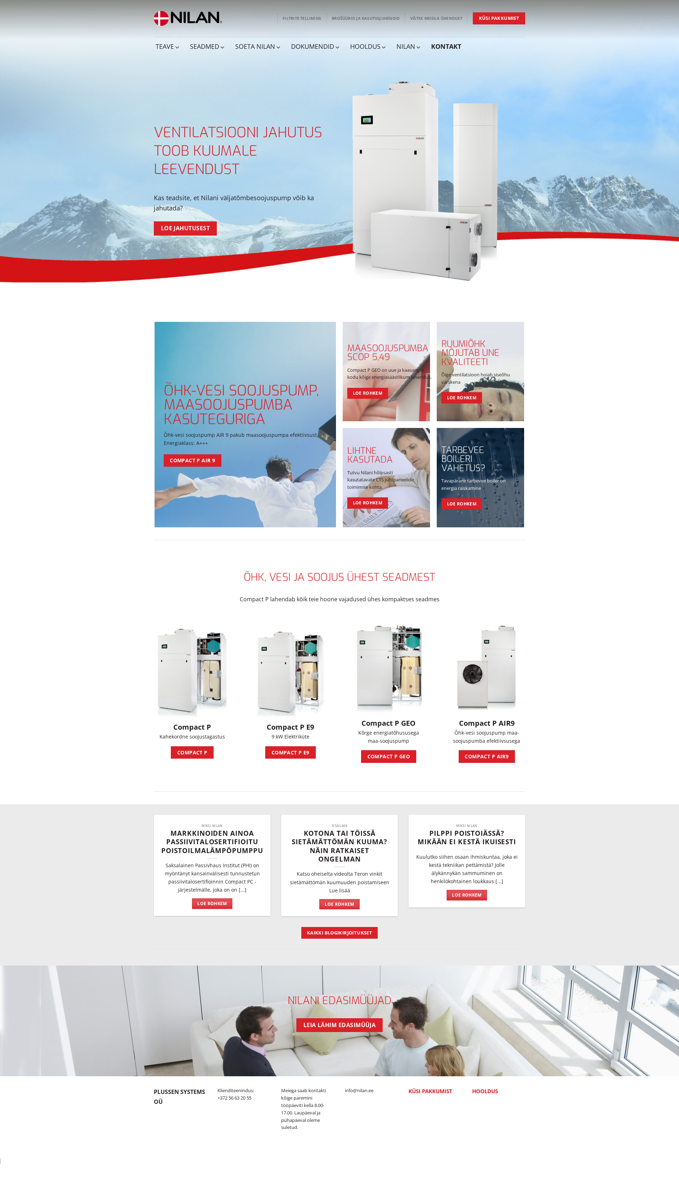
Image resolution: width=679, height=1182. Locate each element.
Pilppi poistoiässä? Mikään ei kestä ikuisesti (467, 837)
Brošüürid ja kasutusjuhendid (366, 18)
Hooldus (485, 1091)
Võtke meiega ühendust (436, 18)
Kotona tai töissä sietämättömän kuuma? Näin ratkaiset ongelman (339, 846)
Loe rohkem (212, 903)
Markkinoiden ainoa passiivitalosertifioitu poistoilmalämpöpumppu (212, 842)
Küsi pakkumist (430, 1091)
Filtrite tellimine (302, 18)
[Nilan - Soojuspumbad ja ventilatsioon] (188, 18)
